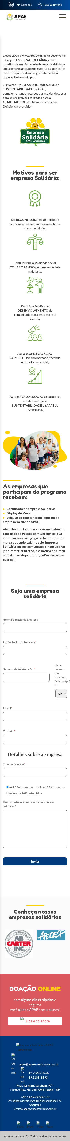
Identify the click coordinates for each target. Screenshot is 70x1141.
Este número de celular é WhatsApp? (61, 675)
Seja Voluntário (53, 4)
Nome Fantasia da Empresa (21, 619)
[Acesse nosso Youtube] (49, 1124)
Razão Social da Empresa (19, 642)
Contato (9, 731)
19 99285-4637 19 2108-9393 (38, 1075)
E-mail (7, 708)
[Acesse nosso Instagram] (30, 1124)
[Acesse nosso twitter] (40, 1124)
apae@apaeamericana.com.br (39, 1064)
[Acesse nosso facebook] (20, 1124)
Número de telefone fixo (19, 669)
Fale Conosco (24, 4)
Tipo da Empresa (14, 764)
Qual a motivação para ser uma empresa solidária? (28, 804)
